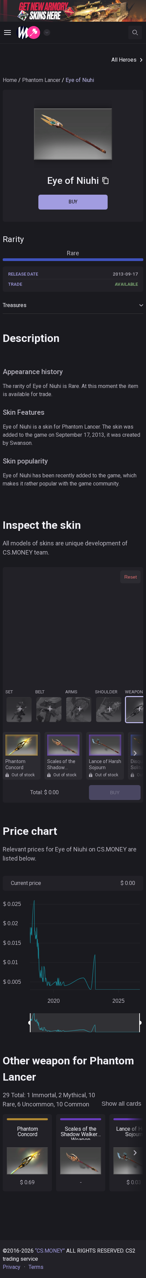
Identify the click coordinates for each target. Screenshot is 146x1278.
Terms (36, 1267)
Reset (130, 577)
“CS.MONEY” (50, 1251)
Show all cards (121, 1103)
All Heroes (123, 60)
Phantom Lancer (41, 80)
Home (10, 80)
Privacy (11, 1267)
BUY (115, 792)
